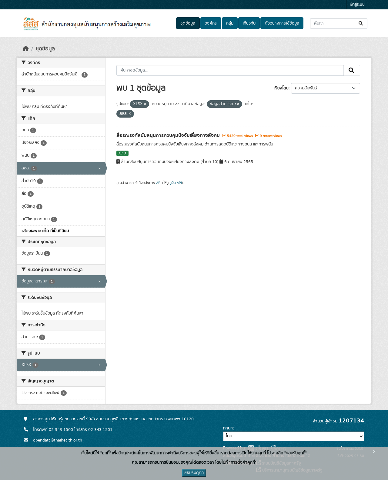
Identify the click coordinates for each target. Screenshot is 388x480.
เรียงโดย (281, 88)
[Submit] (361, 23)
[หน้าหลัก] (26, 49)
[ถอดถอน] (145, 104)
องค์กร (211, 23)
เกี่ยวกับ (249, 23)
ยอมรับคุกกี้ (194, 473)
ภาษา (228, 428)
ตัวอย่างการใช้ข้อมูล (282, 23)
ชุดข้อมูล (187, 23)
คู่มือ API (175, 182)
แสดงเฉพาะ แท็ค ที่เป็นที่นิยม (45, 231)
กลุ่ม (229, 23)
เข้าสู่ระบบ (357, 5)
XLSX (122, 153)
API (158, 182)
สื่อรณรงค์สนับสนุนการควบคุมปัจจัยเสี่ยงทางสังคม (168, 135)
